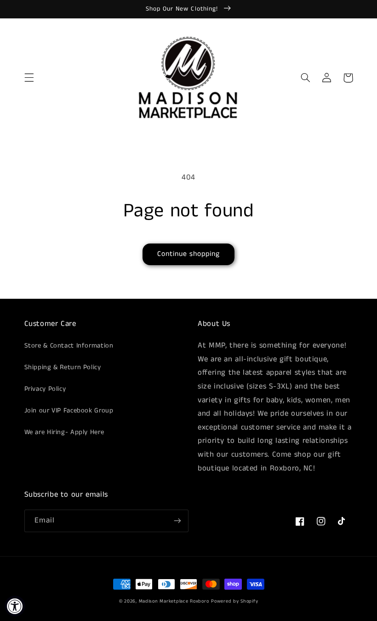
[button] (29, 77)
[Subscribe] (177, 521)
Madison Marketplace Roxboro (174, 601)
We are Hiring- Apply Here (64, 432)
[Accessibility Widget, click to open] (15, 606)
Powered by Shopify (234, 601)
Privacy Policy (45, 389)
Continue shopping (188, 254)
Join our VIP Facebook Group (69, 410)
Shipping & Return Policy (62, 367)
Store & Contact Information (69, 345)
